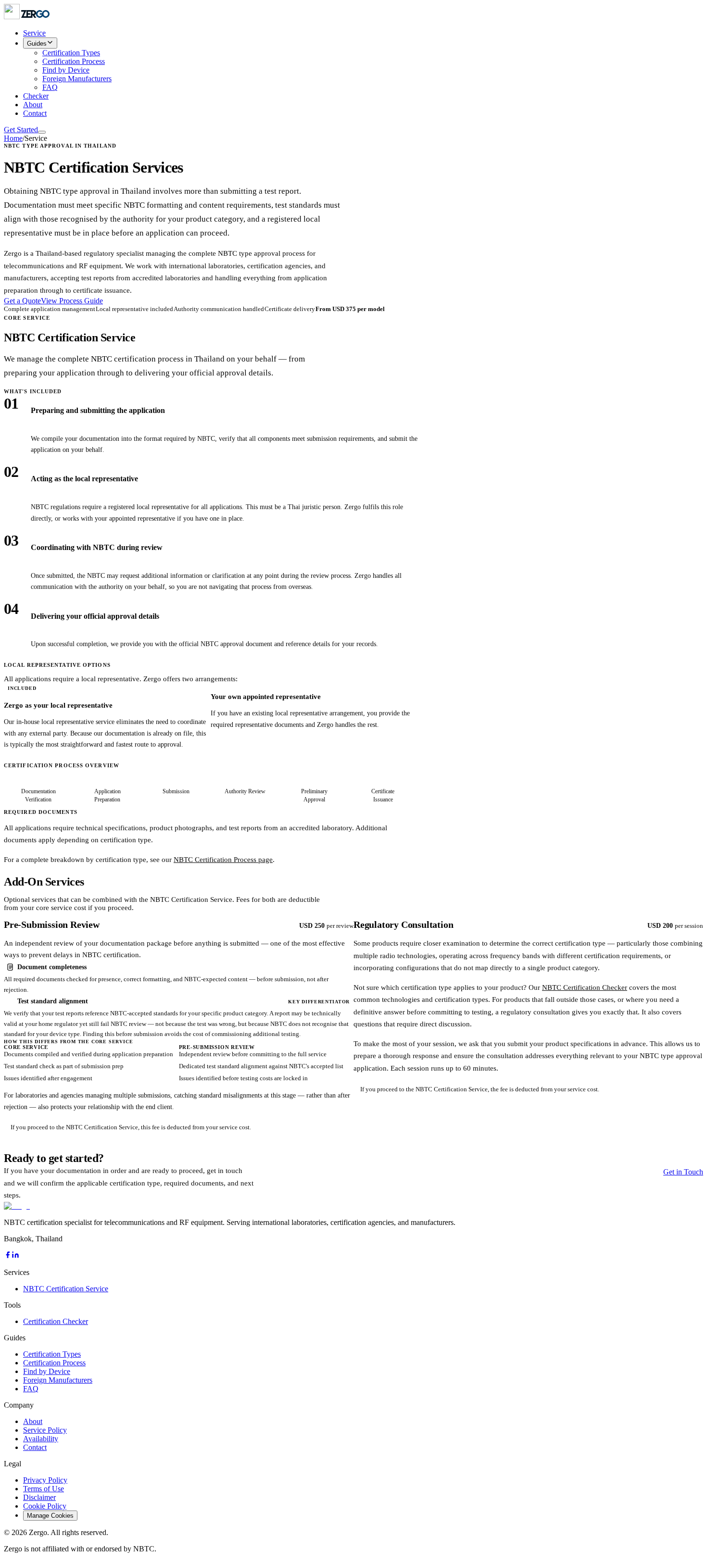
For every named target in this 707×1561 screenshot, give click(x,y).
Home (13, 138)
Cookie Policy (44, 1506)
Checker (36, 96)
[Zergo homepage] (17, 1206)
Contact (35, 113)
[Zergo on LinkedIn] (15, 1256)
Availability (40, 1439)
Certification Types (71, 53)
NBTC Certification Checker (584, 987)
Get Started (21, 129)
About (32, 104)
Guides (37, 43)
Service (34, 33)
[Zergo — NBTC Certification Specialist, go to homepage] (27, 16)
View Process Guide (72, 301)
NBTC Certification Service (65, 1289)
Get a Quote (22, 301)
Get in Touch (683, 1172)
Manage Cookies (50, 1515)
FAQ (50, 87)
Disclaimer (39, 1497)
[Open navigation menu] (42, 132)
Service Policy (45, 1430)
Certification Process (73, 61)
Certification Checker (55, 1321)
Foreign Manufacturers (77, 79)
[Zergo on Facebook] (8, 1256)
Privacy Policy (45, 1480)
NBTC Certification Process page (223, 859)
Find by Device (65, 70)
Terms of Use (43, 1489)
